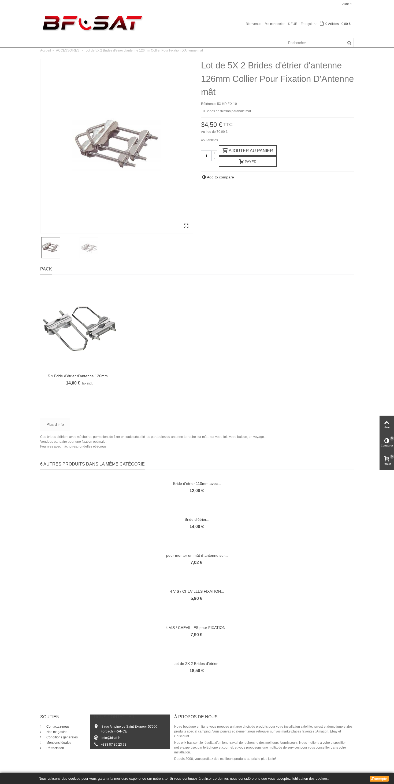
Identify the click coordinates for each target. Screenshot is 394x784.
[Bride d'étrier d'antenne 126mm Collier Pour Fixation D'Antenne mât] (79, 328)
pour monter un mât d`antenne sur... (197, 555)
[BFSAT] (92, 23)
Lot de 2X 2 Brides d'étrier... (197, 663)
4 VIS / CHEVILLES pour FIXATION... (197, 627)
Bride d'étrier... (197, 519)
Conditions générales (62, 737)
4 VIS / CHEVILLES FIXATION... (197, 591)
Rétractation (55, 748)
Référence (208, 104)
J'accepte (379, 778)
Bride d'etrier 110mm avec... (197, 483)
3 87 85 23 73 (116, 744)
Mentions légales (58, 743)
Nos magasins (56, 732)
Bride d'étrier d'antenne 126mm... (82, 376)
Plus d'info (55, 424)
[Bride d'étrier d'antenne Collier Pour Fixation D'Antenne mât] (186, 226)
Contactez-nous (57, 726)
